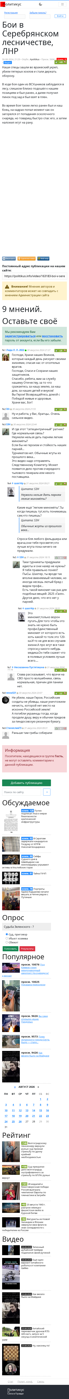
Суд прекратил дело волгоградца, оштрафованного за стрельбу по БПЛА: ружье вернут (26, 1172)
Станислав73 (13, 728)
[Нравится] (56, 62)
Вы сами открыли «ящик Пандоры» (34, 1018)
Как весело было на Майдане (35, 1054)
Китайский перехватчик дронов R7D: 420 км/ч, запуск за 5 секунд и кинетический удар (26, 1334)
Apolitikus (34, 59)
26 (20, 1121)
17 (6, 1115)
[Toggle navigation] (62, 4)
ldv (8, 409)
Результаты (27, 948)
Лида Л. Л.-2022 (15, 350)
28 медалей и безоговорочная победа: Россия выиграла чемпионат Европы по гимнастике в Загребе (35, 1189)
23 (47, 1115)
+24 (60, 409)
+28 (60, 350)
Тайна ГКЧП (39, 873)
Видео (7, 62)
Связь (40, 1381)
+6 (61, 425)
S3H (8, 424)
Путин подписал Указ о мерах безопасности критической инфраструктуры (34, 816)
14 (33, 1110)
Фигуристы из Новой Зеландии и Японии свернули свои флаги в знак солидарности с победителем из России (26, 1224)
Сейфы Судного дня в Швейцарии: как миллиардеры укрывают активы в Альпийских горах (25, 862)
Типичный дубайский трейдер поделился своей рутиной (35, 1249)
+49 (61, 62)
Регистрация (11, 12)
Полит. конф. (25, 1381)
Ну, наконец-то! (41, 1345)
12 (20, 1110)
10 (6, 1110)
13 (26, 1110)
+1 (61, 611)
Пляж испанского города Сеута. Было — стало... (35, 1039)
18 (13, 1115)
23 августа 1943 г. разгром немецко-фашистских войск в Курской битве (33, 1208)
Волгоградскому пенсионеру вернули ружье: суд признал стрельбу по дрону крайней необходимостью (34, 1150)
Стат (10, 1381)
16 (47, 1110)
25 (13, 1121)
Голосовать (10, 948)
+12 (60, 693)
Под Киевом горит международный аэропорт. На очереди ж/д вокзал (25, 970)
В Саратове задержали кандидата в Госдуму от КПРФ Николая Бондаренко (34, 842)
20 (26, 1115)
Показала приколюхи (33, 984)
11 (13, 1110)
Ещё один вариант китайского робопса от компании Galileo (33, 1264)
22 (40, 1115)
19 (20, 1115)
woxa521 (11, 692)
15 (40, 1110)
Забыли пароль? (38, 12)
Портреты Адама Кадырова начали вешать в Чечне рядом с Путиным (35, 893)
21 (33, 1115)
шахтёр (18, 483)
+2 (61, 670)
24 (6, 1121)
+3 (61, 484)
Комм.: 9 (62, 59)
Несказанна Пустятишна (29, 667)
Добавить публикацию (26, 783)
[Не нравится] (65, 62)
